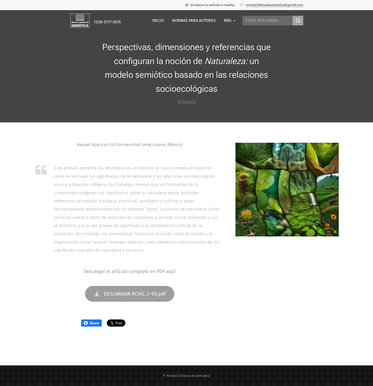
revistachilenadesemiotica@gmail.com (274, 5)
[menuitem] (159, 20)
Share (94, 323)
